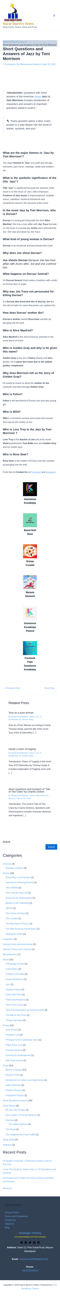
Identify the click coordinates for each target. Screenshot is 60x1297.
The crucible (12, 918)
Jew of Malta (12, 887)
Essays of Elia (13, 1075)
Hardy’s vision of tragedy (22, 749)
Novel (37, 96)
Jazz (8, 984)
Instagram (51, 472)
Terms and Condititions (16, 1216)
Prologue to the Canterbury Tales (22, 1039)
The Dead (10, 1129)
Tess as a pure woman (21, 712)
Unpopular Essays (15, 1095)
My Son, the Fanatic (15, 1110)
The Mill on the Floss (16, 1015)
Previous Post (11, 688)
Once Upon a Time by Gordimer (21, 1115)
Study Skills (9, 1139)
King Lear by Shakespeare (19, 898)
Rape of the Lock (14, 1045)
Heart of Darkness (14, 979)
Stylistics (7, 1145)
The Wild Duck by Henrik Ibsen (21, 928)
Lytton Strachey (13, 1085)
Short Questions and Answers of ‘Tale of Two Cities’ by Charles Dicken (29, 790)
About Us (7, 1188)
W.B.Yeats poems (14, 1060)
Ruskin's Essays (14, 1090)
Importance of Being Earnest (20, 882)
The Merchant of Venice (17, 923)
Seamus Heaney (14, 1050)
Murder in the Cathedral (17, 903)
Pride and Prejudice (15, 999)
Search (51, 847)
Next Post (51, 688)
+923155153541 (30, 1270)
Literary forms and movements (18, 944)
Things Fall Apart (14, 1020)
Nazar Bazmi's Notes (18, 23)
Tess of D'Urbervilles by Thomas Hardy (25, 1010)
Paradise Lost (12, 1034)
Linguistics (8, 939)
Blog (7, 1227)
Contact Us (10, 1220)
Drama (6, 873)
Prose (6, 1065)
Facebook (36, 472)
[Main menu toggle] (54, 15)
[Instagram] (26, 1242)
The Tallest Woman (17, 1124)
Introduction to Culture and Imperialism (25, 1080)
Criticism (7, 864)
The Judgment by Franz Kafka (20, 1134)
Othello (9, 908)
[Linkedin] (38, 1242)
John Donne (12, 1029)
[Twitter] (30, 1242)
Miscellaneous (10, 954)
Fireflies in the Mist (15, 974)
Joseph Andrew (13, 989)
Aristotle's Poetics (14, 868)
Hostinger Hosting (30, 1232)
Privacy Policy (12, 1212)
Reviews (10, 1120)
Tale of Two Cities (24, 798)
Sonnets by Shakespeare (18, 1055)
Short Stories (9, 1105)
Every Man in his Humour (18, 877)
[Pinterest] (34, 1242)
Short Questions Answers (15, 1100)
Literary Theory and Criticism (17, 949)
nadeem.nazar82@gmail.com (33, 1259)
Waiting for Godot (14, 934)
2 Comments (9, 64)
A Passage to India (15, 963)
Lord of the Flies (13, 994)
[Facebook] (21, 1242)
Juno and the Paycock (16, 892)
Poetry (6, 1025)
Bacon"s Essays (14, 1069)
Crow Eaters (12, 969)
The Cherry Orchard (15, 913)
